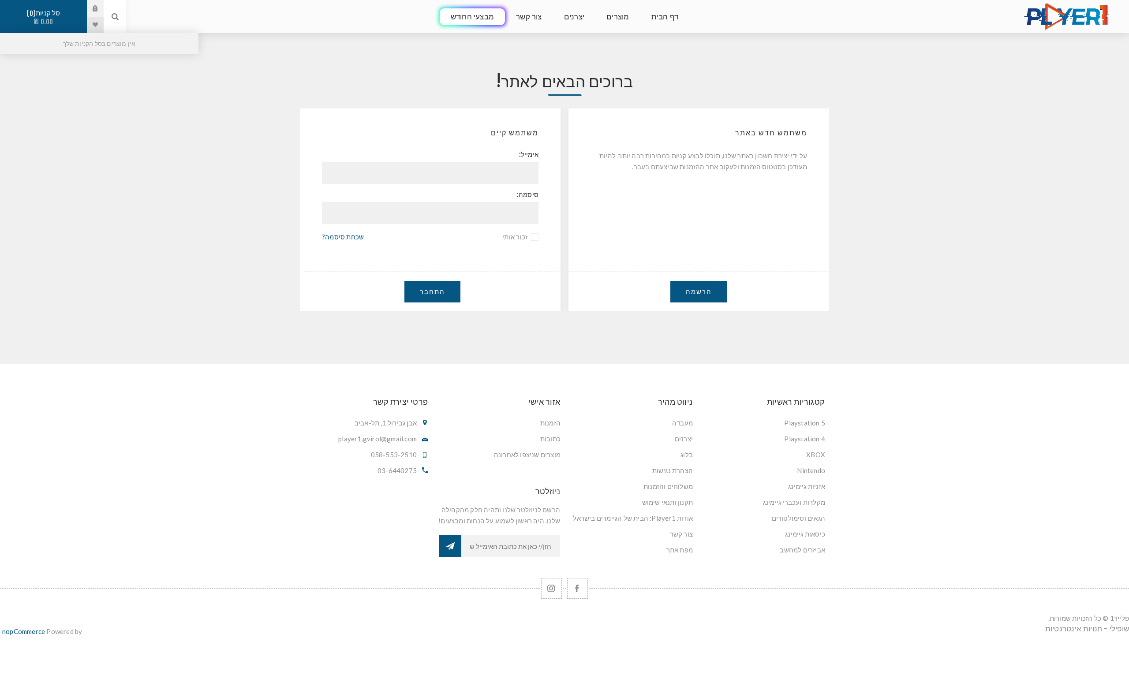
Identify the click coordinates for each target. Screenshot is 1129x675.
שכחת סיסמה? (343, 237)
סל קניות (45, 17)
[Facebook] (577, 588)
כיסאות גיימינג (805, 534)
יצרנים (684, 439)
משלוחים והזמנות (668, 486)
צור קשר (681, 534)
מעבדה (682, 423)
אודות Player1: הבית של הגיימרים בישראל (633, 518)
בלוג (686, 455)
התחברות (88, 8)
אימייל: (528, 154)
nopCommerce (23, 631)
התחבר (432, 291)
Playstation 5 (804, 423)
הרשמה (699, 291)
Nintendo (811, 470)
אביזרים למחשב (802, 550)
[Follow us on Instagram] (551, 588)
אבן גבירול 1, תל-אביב (386, 423)
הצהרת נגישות (672, 470)
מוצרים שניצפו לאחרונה (527, 455)
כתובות (550, 439)
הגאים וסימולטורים (798, 518)
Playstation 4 (804, 439)
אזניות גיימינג (806, 486)
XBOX (815, 455)
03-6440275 (397, 470)
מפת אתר (679, 550)
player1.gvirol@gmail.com (377, 439)
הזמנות (550, 423)
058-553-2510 (394, 455)
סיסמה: (527, 194)
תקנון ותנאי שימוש (667, 502)
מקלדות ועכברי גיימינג (794, 502)
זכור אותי (514, 237)
